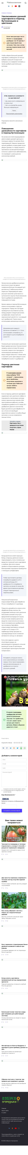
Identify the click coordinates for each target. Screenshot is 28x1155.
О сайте (4, 1112)
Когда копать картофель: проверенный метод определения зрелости (14, 980)
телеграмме (18, 38)
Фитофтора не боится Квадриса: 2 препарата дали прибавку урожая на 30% (14, 1047)
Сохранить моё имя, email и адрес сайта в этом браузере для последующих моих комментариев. (14, 790)
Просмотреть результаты (14, 113)
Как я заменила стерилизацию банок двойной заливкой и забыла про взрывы (15, 946)
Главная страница (7, 13)
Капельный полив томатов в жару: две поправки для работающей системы (14, 1013)
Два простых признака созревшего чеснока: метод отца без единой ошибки (14, 879)
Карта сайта (5, 1110)
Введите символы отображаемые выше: (13, 802)
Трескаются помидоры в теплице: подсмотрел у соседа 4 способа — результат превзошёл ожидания (14, 846)
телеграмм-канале (14, 373)
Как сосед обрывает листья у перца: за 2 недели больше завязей (12, 912)
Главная (4, 1108)
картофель (5, 738)
